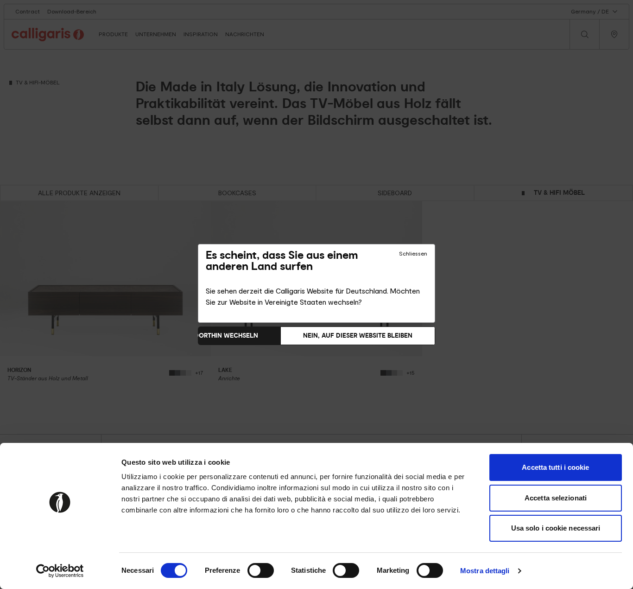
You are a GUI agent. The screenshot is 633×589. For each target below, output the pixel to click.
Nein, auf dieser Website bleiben (357, 335)
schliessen (413, 253)
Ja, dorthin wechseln (220, 335)
